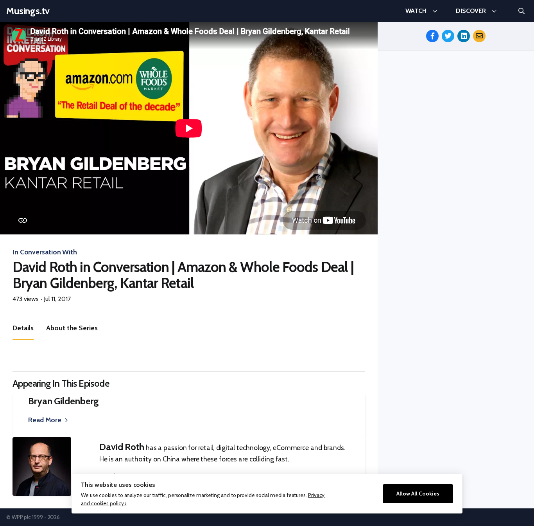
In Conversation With (45, 252)
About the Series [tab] (71, 328)
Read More (44, 420)
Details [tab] (23, 328)
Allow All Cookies (417, 493)
